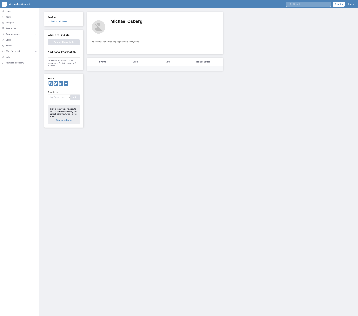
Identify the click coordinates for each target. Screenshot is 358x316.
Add (75, 97)
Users (6, 40)
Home (6, 11)
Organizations (11, 34)
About (6, 17)
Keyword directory (13, 63)
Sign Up (339, 4)
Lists (6, 57)
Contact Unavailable (64, 42)
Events (7, 45)
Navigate (8, 22)
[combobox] (308, 4)
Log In (351, 4)
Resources (9, 28)
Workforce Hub (11, 51)
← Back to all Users (57, 21)
